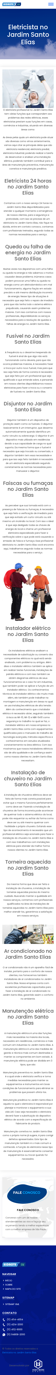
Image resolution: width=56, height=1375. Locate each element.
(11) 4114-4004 (15, 1319)
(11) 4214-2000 (15, 1324)
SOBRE (8, 1284)
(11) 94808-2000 (16, 1334)
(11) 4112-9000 (14, 1329)
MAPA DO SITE (13, 1288)
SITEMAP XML (12, 1304)
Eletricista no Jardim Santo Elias (19, 1352)
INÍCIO (8, 1280)
